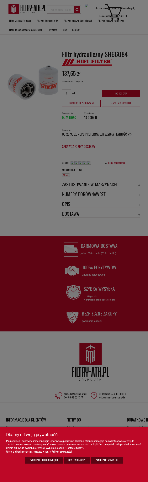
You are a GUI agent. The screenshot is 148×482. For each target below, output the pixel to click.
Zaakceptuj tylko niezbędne (43, 460)
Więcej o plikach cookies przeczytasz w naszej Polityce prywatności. (39, 451)
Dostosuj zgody (76, 460)
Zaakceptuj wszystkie (107, 460)
